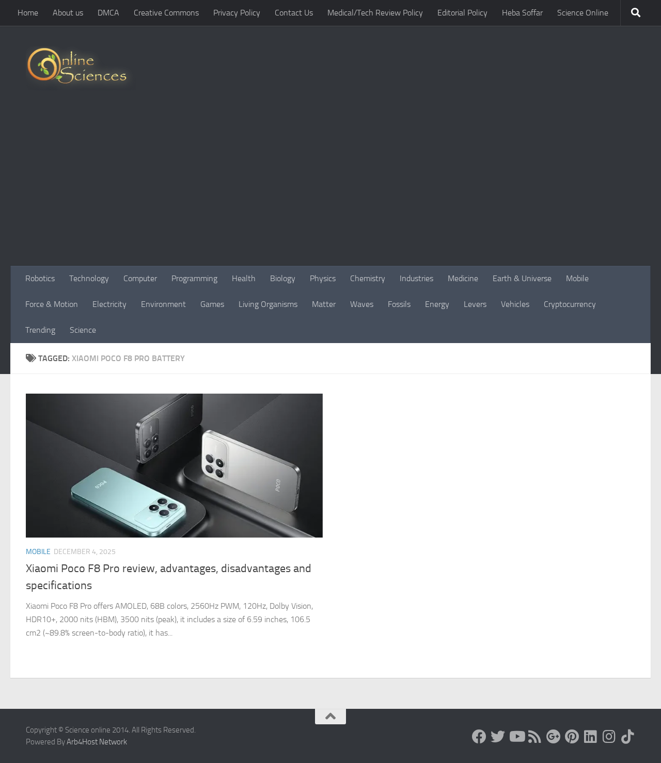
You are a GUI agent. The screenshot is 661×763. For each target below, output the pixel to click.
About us (68, 13)
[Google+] (553, 736)
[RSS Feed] (535, 736)
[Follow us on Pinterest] (572, 736)
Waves (361, 304)
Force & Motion (51, 304)
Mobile (577, 278)
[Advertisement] (330, 188)
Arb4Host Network (97, 741)
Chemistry (367, 278)
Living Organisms (268, 304)
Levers (475, 304)
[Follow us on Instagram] (609, 736)
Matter (324, 304)
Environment (163, 304)
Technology (89, 278)
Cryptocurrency (570, 304)
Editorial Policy (462, 13)
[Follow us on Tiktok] (628, 736)
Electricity (109, 304)
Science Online (582, 13)
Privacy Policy (236, 13)
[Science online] (479, 736)
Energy (437, 304)
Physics (323, 278)
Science (83, 330)
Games (212, 304)
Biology (282, 278)
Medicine (463, 278)
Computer (140, 278)
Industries (416, 278)
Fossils (399, 304)
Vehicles (515, 304)
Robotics (40, 278)
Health (244, 278)
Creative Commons (166, 13)
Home (28, 13)
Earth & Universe (522, 278)
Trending (40, 330)
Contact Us (294, 13)
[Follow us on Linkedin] (591, 736)
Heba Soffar (522, 13)
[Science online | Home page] (81, 68)
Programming (194, 278)
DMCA (108, 13)
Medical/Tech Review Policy (375, 13)
